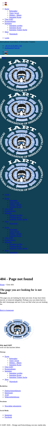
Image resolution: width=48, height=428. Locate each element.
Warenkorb (13, 34)
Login (7, 38)
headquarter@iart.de (12, 48)
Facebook (8, 417)
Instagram (8, 415)
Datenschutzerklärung (13, 391)
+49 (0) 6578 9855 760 (13, 46)
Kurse (7, 9)
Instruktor (8, 23)
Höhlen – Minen (15, 15)
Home (2, 285)
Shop (7, 32)
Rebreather (13, 11)
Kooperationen (10, 21)
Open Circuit (14, 13)
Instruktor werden (15, 26)
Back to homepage (7, 310)
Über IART (9, 19)
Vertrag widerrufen (7, 421)
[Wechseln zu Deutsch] (6, 5)
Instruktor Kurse (15, 17)
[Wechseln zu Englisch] (6, 3)
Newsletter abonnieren (13, 406)
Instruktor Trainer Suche (18, 30)
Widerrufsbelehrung (12, 397)
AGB (7, 395)
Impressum (9, 393)
